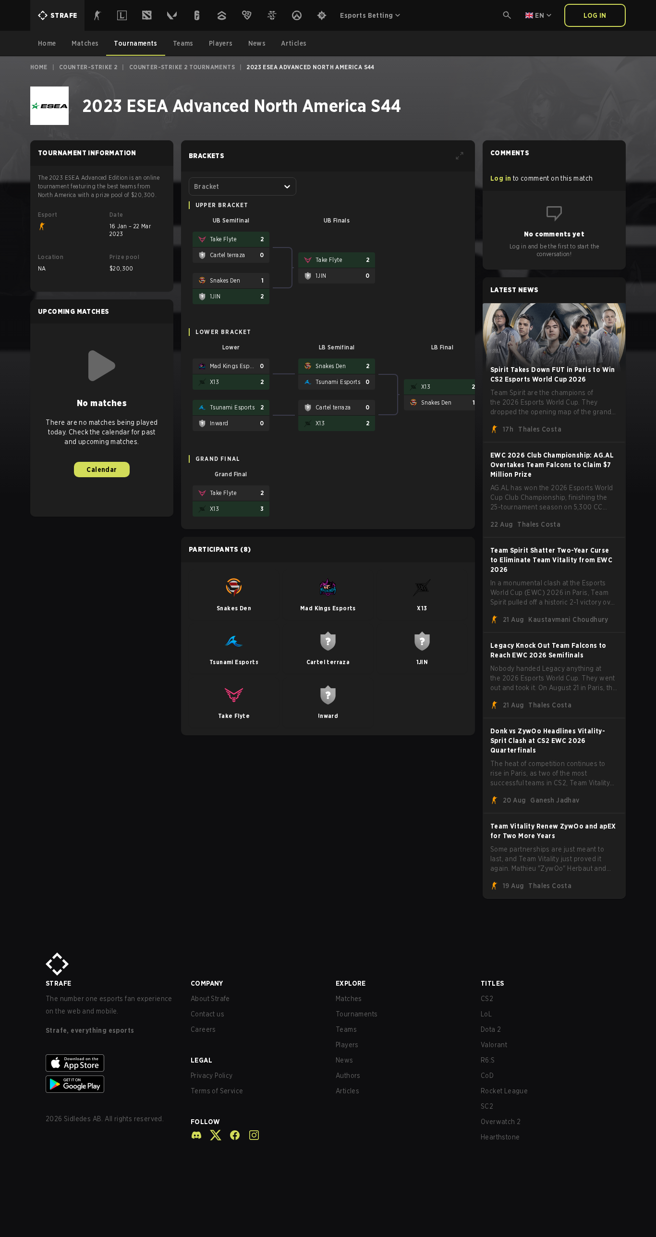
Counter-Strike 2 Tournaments (182, 67)
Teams (346, 1029)
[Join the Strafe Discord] (196, 1135)
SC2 (487, 1106)
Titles (492, 983)
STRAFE (58, 983)
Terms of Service (217, 1091)
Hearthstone (500, 1137)
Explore (351, 983)
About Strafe (210, 998)
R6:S (488, 1060)
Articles (347, 1091)
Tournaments (356, 1014)
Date (116, 214)
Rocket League (504, 1091)
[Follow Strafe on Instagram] (250, 1135)
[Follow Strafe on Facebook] (231, 1135)
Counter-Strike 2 (88, 67)
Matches (349, 998)
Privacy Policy (212, 1075)
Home (39, 67)
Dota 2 (491, 1029)
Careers (203, 1029)
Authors (348, 1075)
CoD (487, 1075)
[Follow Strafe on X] (211, 1135)
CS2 (487, 998)
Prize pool (124, 256)
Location (50, 256)
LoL (486, 1014)
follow (205, 1122)
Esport (47, 214)
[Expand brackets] (459, 155)
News (344, 1060)
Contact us (207, 1014)
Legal (201, 1060)
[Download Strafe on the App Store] (110, 1063)
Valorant (494, 1045)
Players (347, 1045)
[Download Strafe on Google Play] (110, 1084)
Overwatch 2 (501, 1122)
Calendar (101, 469)
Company (207, 983)
